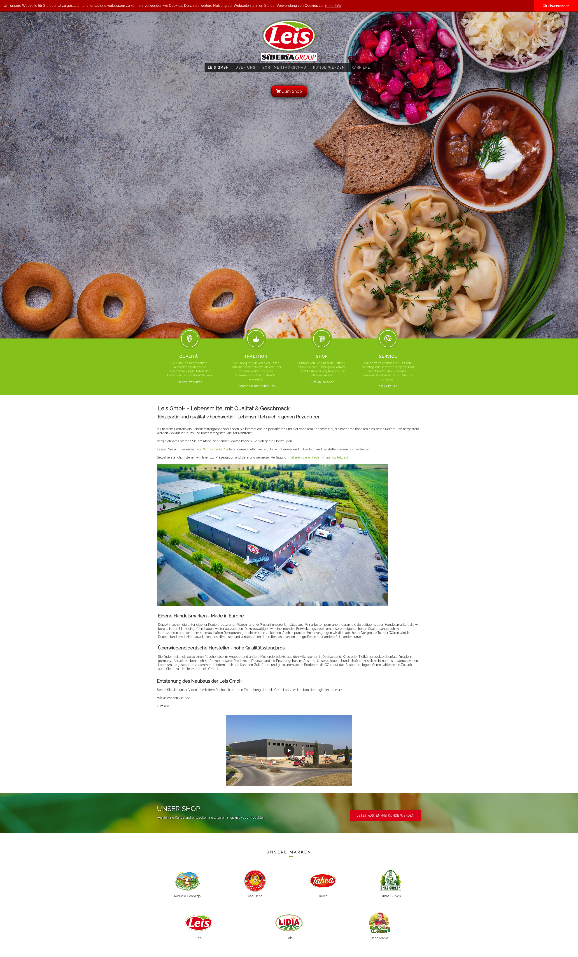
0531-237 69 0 (388, 386)
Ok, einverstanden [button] (556, 6)
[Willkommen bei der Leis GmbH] (289, 35)
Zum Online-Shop (322, 382)
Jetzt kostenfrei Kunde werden (385, 815)
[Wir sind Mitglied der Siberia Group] (289, 56)
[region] (289, 750)
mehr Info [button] (333, 6)
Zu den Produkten (189, 382)
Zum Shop (291, 91)
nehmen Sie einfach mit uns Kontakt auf (319, 457)
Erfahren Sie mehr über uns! (256, 386)
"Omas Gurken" (214, 449)
